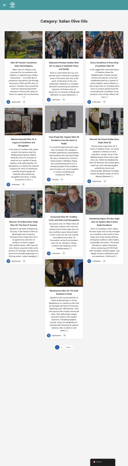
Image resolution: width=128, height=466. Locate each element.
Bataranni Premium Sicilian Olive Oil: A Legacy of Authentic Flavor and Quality (64, 66)
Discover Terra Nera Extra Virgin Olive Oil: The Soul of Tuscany (23, 223)
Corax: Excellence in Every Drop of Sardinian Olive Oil (104, 64)
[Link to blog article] (23, 45)
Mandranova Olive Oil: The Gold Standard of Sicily (64, 292)
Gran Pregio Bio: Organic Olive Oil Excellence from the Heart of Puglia (64, 140)
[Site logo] (13, 5)
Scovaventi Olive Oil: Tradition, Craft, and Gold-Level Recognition (64, 218)
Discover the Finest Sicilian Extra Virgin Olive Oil (104, 141)
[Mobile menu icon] (4, 5)
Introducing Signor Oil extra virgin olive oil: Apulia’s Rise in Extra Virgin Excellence (104, 221)
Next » (68, 347)
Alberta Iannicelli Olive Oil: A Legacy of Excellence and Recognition (23, 142)
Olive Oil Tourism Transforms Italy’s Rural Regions (23, 64)
